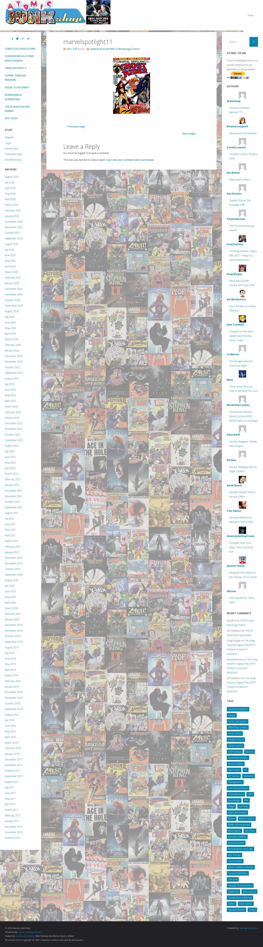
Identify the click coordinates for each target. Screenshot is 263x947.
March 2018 (11, 742)
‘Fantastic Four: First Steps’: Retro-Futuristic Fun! (241, 547)
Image (231, 806)
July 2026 (9, 182)
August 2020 (11, 580)
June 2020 (10, 591)
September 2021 (14, 507)
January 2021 (12, 552)
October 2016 (12, 838)
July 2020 (9, 585)
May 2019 (10, 664)
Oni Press (250, 830)
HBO (250, 794)
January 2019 (12, 686)
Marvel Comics (246, 818)
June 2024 (10, 322)
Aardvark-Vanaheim (238, 709)
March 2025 (11, 272)
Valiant (231, 903)
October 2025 (12, 232)
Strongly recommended (240, 885)
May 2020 (10, 597)
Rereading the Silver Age (240, 848)
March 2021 (11, 541)
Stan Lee (232, 879)
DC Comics (233, 775)
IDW (246, 800)
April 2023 (10, 401)
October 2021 (12, 501)
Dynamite (248, 775)
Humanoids (234, 800)
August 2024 (11, 311)
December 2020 (13, 557)
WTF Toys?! (11, 118)
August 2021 (11, 513)
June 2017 (10, 793)
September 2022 (14, 440)
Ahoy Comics (234, 733)
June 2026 (10, 188)
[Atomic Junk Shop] (57, 12)
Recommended (236, 842)
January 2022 (12, 485)
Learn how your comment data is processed (130, 159)
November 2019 (14, 630)
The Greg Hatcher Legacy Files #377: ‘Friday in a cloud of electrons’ (243, 255)
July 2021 (9, 518)
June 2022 (10, 457)
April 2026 (10, 199)
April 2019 (10, 669)
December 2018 (13, 692)
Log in (8, 143)
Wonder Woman (236, 909)
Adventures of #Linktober (243, 133)
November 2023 (14, 361)
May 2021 (10, 529)
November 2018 (14, 697)
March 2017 (11, 809)
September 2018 (14, 709)
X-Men (252, 909)
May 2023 (10, 395)
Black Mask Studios (238, 757)
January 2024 (12, 350)
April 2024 (10, 333)
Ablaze (231, 715)
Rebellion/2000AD (237, 836)
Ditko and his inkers (239, 179)
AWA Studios (234, 751)
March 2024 (11, 339)
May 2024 (10, 328)
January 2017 (12, 821)
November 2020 (14, 563)
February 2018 (13, 748)
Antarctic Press (235, 739)
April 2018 (10, 737)
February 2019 (13, 681)
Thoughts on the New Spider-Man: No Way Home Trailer (241, 336)
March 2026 (11, 204)
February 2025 (13, 277)
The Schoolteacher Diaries (17, 109)
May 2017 (10, 798)
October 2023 (12, 367)
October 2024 (12, 300)
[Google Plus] (23, 39)
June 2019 (10, 658)
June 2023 (10, 389)
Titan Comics (249, 891)
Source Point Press (237, 873)
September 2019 (14, 641)
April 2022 (10, 468)
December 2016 (13, 826)
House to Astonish (17, 87)
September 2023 (14, 373)
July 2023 (9, 384)
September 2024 (14, 305)
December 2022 (13, 423)
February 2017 (13, 815)
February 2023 (13, 412)
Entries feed (11, 148)
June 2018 (10, 725)
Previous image (76, 126)
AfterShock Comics (237, 727)
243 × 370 (72, 49)
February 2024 (13, 345)
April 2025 (10, 266)
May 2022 (10, 462)
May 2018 (10, 731)
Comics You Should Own (20, 48)
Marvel (231, 818)
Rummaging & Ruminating (13, 97)
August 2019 (11, 647)
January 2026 (12, 216)
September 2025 (14, 238)
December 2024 (13, 288)
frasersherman (235, 659)
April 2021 (10, 535)
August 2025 (11, 244)
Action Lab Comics (237, 721)
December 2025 (13, 221)
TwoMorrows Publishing (240, 897)
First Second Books (238, 788)
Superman (233, 891)
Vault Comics (245, 903)
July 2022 (9, 451)
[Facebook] (12, 39)
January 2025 (12, 283)
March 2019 (11, 675)
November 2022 (14, 429)
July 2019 (9, 653)
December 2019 (13, 625)
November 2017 (14, 765)
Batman (249, 751)
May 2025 (10, 260)
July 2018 (9, 720)
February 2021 (13, 546)
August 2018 (11, 714)
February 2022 (13, 479)
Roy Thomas (234, 855)
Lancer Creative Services (30, 932)
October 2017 (12, 770)
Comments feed (13, 154)
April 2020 (10, 602)
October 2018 (12, 703)
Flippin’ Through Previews (15, 77)
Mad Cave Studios (237, 812)
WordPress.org (13, 159)
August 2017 (11, 781)
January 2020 (12, 619)
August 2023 (11, 378)
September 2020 (14, 574)
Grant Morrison (236, 794)
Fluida (241, 928)
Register (9, 137)
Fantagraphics (235, 782)
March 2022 (11, 473)
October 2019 (12, 636)
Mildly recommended (239, 824)
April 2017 (10, 804)
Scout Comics (235, 861)
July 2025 (9, 249)
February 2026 (13, 210)
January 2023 (12, 417)
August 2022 (11, 445)
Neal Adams (234, 830)
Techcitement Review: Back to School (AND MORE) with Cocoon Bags (243, 416)
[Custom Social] (28, 39)
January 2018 (12, 753)
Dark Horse (234, 769)
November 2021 (14, 496)
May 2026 (10, 193)
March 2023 (11, 406)
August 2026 (11, 176)
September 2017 (14, 776)
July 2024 (9, 317)
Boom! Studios (235, 763)
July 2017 (9, 787)
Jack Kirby (243, 806)
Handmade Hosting (24, 936)
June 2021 (10, 524)
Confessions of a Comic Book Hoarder (19, 58)
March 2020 (11, 608)
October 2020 (12, 569)
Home (251, 15)
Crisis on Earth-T (15, 68)
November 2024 (14, 294)
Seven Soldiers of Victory (240, 867)
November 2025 (14, 227)
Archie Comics (235, 745)
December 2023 (13, 356)
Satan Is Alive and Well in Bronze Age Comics (115, 49)
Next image (188, 133)
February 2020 (13, 613)
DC (245, 769)
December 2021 (13, 490)
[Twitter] (17, 39)
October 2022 (12, 434)
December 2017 (13, 759)
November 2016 (14, 832)
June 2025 (10, 255)
